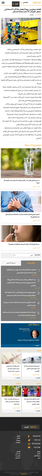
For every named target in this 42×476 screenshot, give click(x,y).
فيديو (18, 451)
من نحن (18, 454)
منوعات (18, 442)
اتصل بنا (17, 456)
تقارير (38, 454)
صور (39, 458)
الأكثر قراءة (31, 263)
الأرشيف (17, 458)
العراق (18, 436)
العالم (18, 438)
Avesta (24, 474)
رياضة (18, 440)
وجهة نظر (37, 456)
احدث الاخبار (10, 263)
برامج (38, 451)
